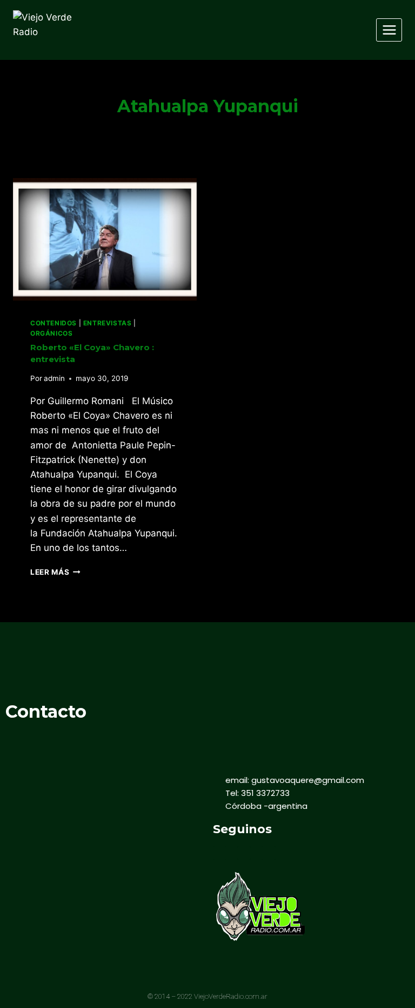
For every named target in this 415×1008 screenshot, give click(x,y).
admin (54, 378)
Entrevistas (107, 323)
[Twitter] (244, 853)
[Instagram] (268, 853)
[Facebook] (219, 853)
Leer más (55, 572)
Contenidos (53, 323)
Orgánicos (51, 333)
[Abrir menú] (389, 29)
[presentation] (105, 239)
